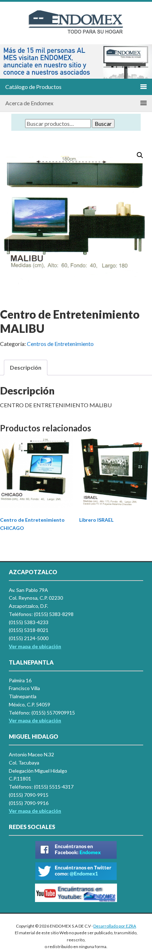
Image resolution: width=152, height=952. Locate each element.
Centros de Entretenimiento (60, 343)
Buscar (103, 123)
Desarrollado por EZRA (114, 926)
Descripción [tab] (25, 367)
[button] (8, 61)
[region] (76, 61)
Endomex (76, 28)
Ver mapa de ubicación (35, 720)
